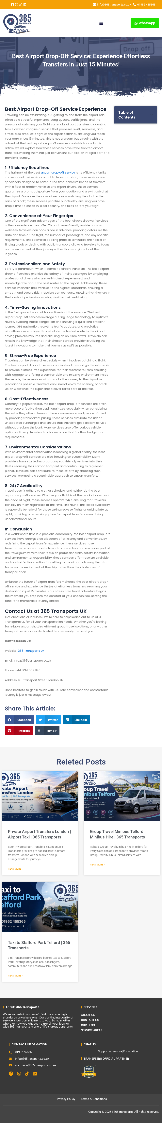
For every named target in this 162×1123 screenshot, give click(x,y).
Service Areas (91, 1030)
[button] (101, 23)
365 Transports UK (31, 651)
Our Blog (88, 1025)
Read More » (15, 868)
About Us (88, 1015)
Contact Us (90, 1020)
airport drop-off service (58, 173)
